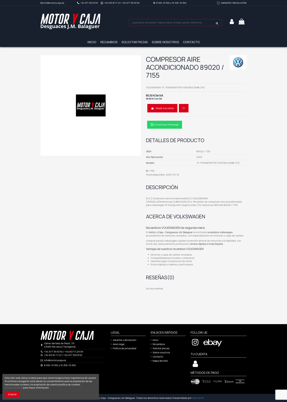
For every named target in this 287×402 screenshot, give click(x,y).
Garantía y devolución (124, 340)
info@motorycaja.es (53, 2)
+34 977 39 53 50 (89, 2)
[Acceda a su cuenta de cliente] (195, 365)
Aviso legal (118, 344)
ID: (147, 170)
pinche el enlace (14, 387)
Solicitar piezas (161, 348)
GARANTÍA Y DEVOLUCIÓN (233, 2)
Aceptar (12, 394)
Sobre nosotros (161, 352)
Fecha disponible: (155, 174)
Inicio (155, 340)
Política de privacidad (124, 348)
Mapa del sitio (160, 360)
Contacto (158, 356)
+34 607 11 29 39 (74, 351)
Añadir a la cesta (165, 108)
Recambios (159, 344)
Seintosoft (198, 398)
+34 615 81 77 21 (112, 2)
